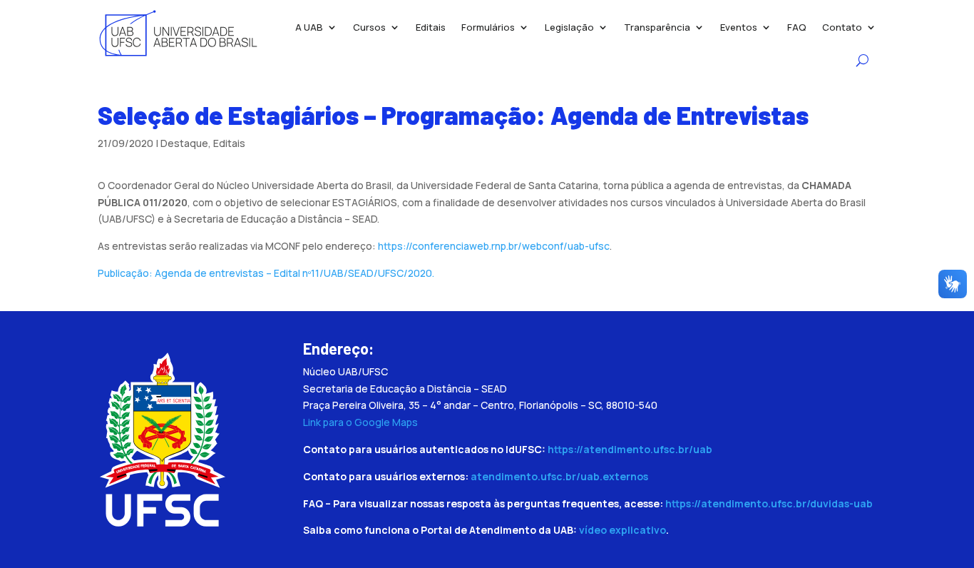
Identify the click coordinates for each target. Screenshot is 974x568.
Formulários (488, 27)
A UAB (309, 27)
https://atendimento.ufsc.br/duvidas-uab (769, 503)
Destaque (184, 143)
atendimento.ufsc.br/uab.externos (559, 476)
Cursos (369, 27)
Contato (842, 27)
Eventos (738, 27)
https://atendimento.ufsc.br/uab (630, 449)
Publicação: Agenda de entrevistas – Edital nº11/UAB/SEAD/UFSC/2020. (266, 273)
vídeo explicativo (622, 530)
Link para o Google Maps (360, 422)
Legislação (569, 27)
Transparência (657, 27)
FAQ (796, 27)
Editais (431, 27)
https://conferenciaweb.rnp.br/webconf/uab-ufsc (494, 246)
